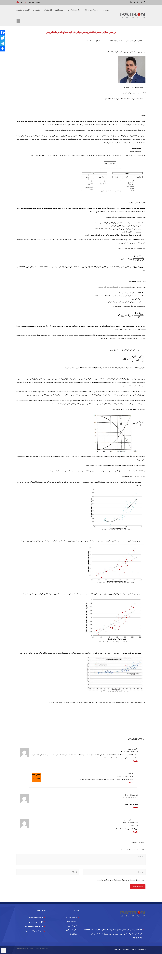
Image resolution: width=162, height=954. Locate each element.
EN (21, 2)
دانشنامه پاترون (71, 921)
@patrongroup (36, 922)
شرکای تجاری (126, 949)
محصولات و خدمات (71, 917)
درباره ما (134, 949)
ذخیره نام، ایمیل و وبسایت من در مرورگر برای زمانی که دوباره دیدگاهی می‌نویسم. (121, 879)
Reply (135, 761)
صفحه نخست (142, 949)
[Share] (2, 49)
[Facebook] (2, 32)
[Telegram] (2, 43)
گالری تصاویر (72, 925)
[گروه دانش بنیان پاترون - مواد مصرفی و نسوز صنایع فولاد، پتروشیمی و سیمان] (132, 15)
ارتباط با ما (73, 934)
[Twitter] (2, 38)
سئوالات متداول (71, 929)
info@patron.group (34, 926)
